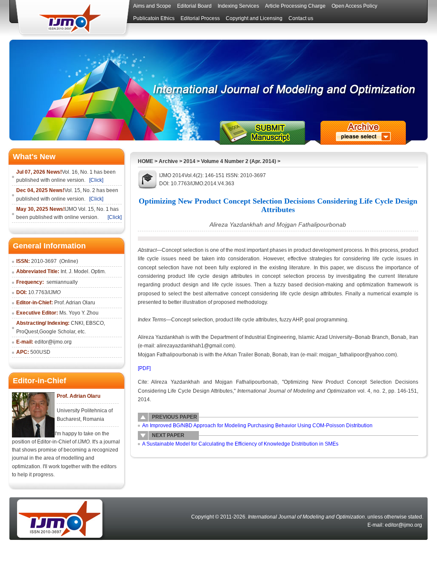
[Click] (96, 180)
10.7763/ (44, 292)
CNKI (77, 323)
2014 (189, 161)
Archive (168, 161)
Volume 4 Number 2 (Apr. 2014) (238, 161)
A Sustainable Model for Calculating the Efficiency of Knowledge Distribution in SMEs (240, 444)
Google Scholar (57, 332)
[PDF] (144, 368)
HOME (145, 161)
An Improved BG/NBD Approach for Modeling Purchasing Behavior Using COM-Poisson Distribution (257, 426)
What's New (34, 156)
